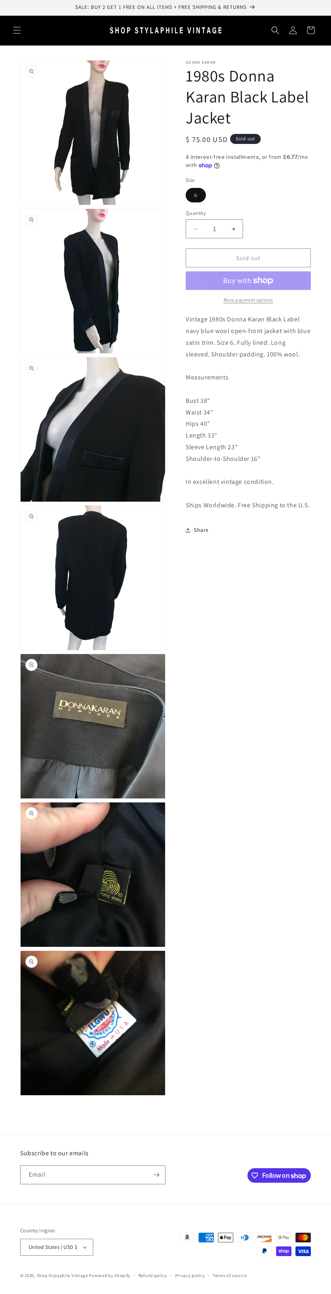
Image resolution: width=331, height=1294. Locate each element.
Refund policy (152, 1275)
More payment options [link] (248, 300)
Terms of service (230, 1275)
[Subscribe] (156, 1174)
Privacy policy (190, 1275)
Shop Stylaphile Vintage (62, 1275)
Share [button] (201, 529)
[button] (17, 30)
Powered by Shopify (109, 1275)
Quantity (196, 213)
